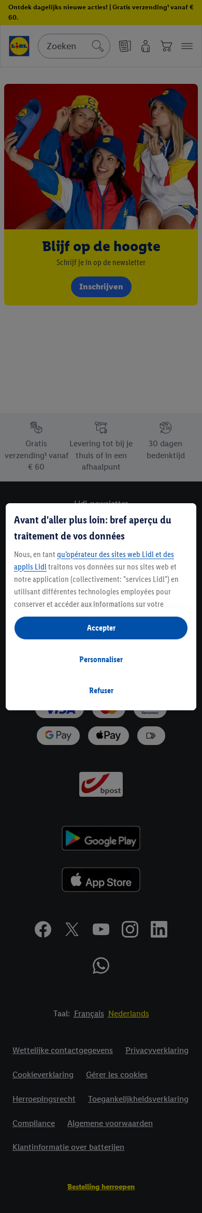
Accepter (101, 628)
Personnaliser (101, 659)
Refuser (101, 690)
